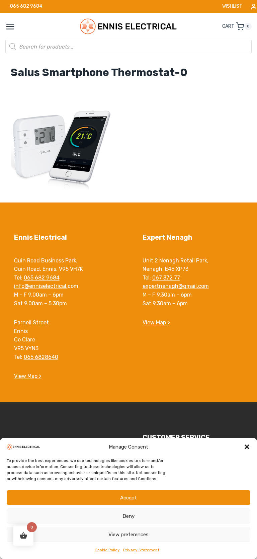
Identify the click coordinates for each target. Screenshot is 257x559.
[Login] (253, 6)
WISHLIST (232, 6)
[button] (247, 447)
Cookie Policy (107, 550)
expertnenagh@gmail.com (176, 286)
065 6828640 (41, 357)
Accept (128, 498)
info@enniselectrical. (41, 286)
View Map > (27, 376)
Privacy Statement (141, 550)
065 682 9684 (42, 277)
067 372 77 (166, 277)
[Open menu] (13, 26)
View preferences (128, 535)
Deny (128, 516)
